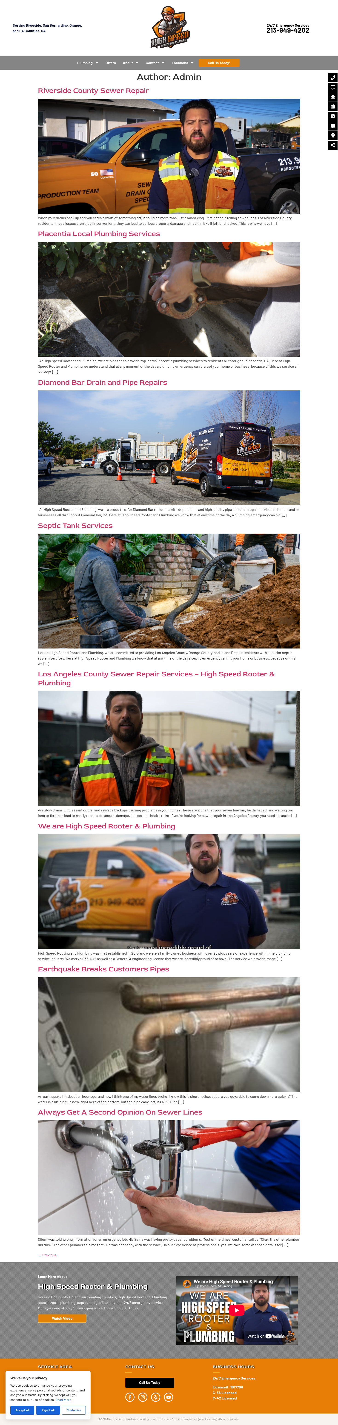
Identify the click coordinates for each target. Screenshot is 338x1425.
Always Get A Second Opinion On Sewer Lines (120, 1112)
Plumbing (85, 62)
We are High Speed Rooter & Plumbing (106, 826)
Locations (180, 62)
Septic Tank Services (75, 525)
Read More (63, 1400)
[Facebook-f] (130, 1397)
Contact (152, 62)
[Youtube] (168, 1397)
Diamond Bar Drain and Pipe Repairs (102, 382)
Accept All (22, 1410)
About (128, 62)
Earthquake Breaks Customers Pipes (103, 969)
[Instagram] (142, 1397)
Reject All (48, 1410)
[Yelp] (155, 1397)
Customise (74, 1410)
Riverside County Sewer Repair (93, 90)
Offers (111, 62)
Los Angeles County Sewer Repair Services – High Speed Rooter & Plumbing (156, 678)
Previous (47, 1255)
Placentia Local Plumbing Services (99, 233)
